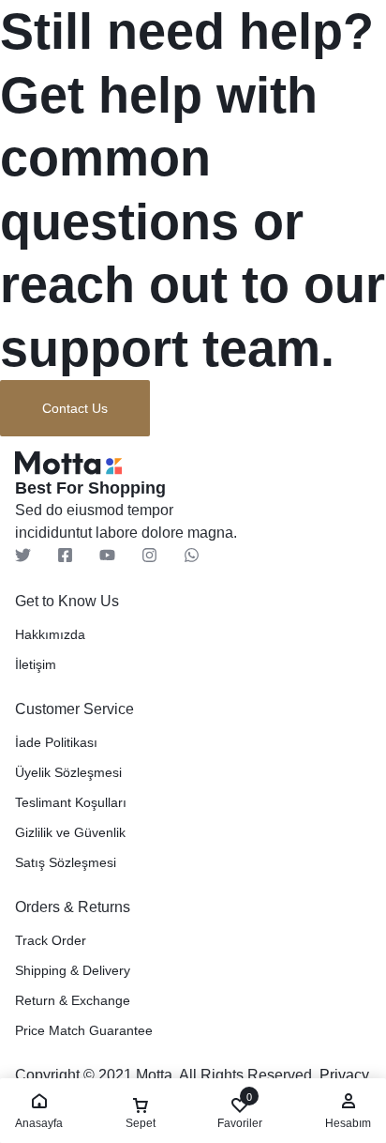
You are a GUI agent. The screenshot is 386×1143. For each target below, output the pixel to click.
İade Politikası (56, 742)
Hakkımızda (50, 634)
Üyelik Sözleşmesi (68, 772)
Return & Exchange (72, 1000)
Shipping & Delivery (72, 970)
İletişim (35, 664)
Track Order (50, 940)
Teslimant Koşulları (70, 802)
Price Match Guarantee (84, 1030)
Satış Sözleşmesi (65, 862)
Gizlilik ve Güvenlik (70, 832)
